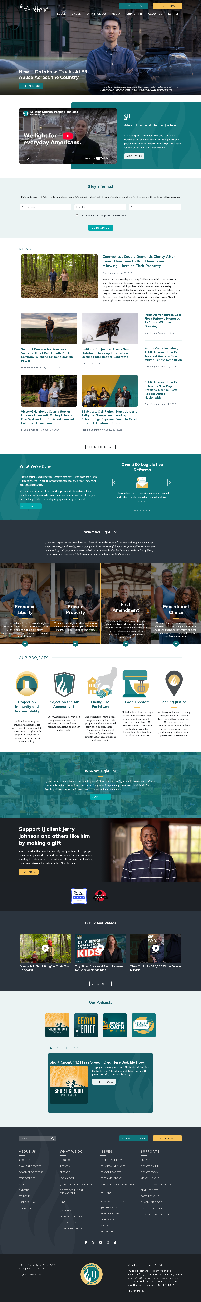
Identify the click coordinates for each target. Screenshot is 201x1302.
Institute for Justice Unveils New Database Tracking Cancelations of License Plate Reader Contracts (108, 353)
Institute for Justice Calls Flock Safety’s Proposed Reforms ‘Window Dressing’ (163, 320)
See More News (100, 447)
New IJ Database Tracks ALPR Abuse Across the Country (53, 74)
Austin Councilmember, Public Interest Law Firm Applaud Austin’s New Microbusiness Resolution (163, 354)
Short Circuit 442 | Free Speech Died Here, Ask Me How (97, 1062)
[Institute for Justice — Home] (33, 9)
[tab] (135, 510)
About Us (134, 156)
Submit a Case (134, 6)
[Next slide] (169, 482)
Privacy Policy (136, 1290)
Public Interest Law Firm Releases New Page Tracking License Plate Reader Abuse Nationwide (162, 389)
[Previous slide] (114, 482)
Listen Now (104, 1081)
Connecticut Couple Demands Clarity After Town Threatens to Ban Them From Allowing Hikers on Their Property (139, 261)
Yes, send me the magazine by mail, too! (102, 215)
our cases (100, 796)
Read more (30, 506)
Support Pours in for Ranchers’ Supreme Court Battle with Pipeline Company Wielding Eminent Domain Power (47, 354)
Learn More (31, 86)
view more (100, 984)
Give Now (167, 6)
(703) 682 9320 (32, 1274)
